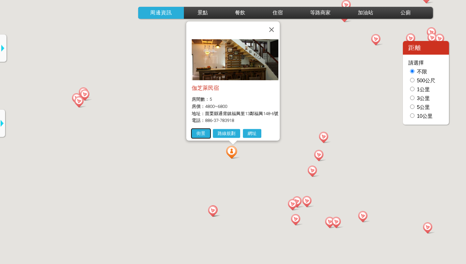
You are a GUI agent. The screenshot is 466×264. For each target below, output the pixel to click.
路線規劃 (226, 133)
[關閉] (271, 29)
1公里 (423, 89)
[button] (233, 152)
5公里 (423, 107)
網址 (252, 133)
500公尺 (426, 80)
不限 (422, 71)
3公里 (423, 98)
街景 (200, 133)
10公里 (425, 116)
